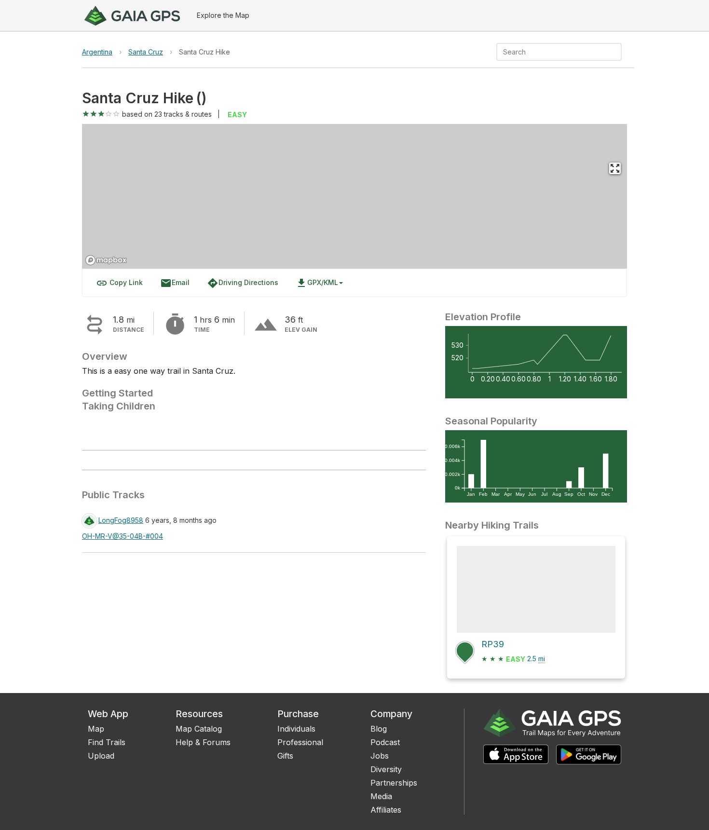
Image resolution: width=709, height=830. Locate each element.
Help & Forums (203, 742)
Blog (378, 729)
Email (175, 283)
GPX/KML (317, 283)
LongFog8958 (120, 520)
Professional (300, 742)
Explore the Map (223, 15)
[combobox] (551, 52)
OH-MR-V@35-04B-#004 (122, 536)
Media (381, 796)
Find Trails (106, 742)
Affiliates (385, 810)
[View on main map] (615, 168)
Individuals (296, 729)
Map (96, 729)
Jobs (379, 756)
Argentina (97, 52)
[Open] (617, 53)
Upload (101, 756)
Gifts (285, 756)
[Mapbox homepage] (106, 260)
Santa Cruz (145, 52)
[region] (354, 196)
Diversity (386, 769)
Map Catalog (199, 729)
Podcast (385, 742)
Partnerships (393, 783)
